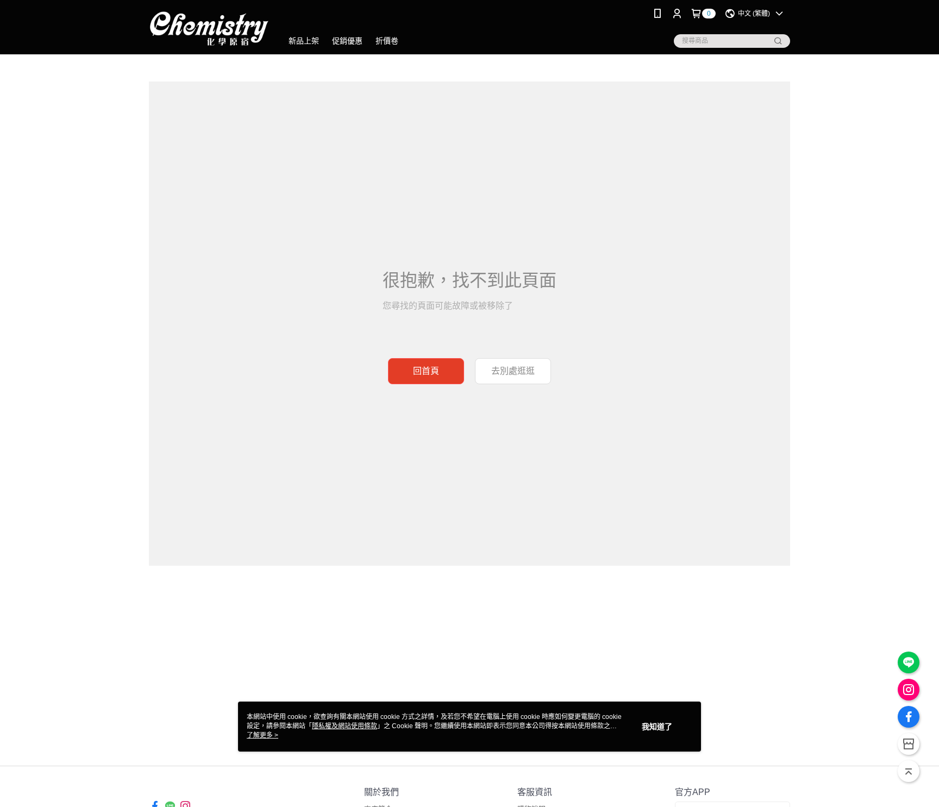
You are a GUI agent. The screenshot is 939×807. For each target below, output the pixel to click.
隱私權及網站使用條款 (344, 726)
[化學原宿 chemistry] (209, 28)
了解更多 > (262, 735)
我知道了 (657, 726)
